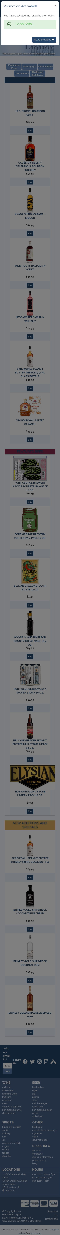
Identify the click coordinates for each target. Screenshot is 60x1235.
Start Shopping (43, 39)
